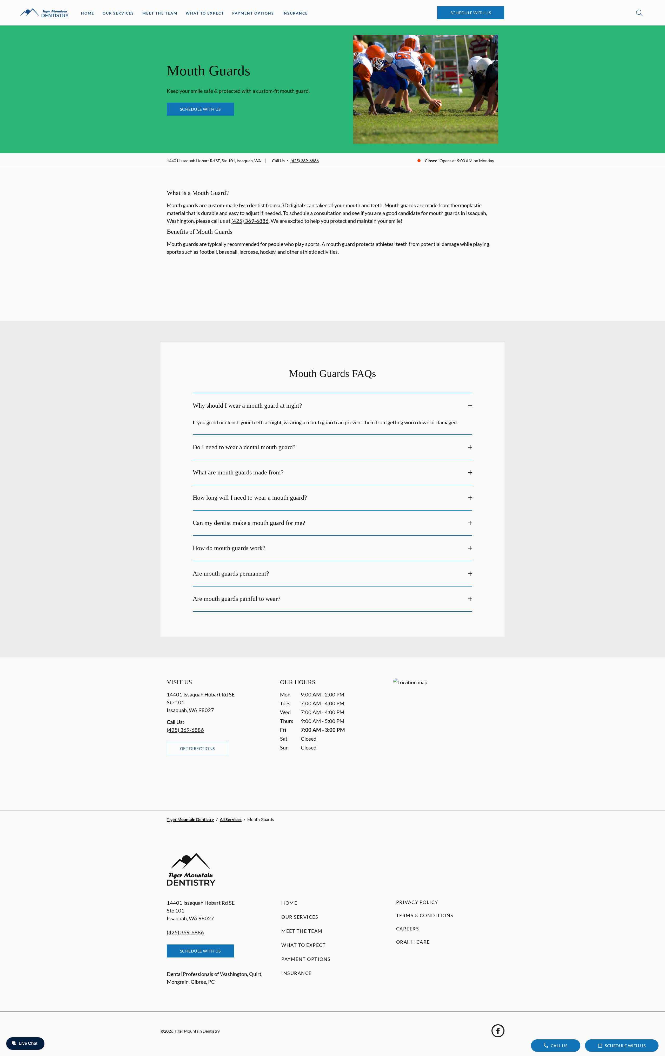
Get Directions (197, 748)
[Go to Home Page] (44, 12)
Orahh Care (413, 942)
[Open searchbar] (639, 12)
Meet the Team (159, 13)
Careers (407, 928)
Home (87, 13)
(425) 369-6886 (304, 160)
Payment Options (253, 13)
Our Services (118, 13)
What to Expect (205, 13)
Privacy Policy (417, 902)
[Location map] (445, 734)
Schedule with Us (470, 12)
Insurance (295, 13)
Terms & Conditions (425, 915)
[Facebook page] (497, 1030)
